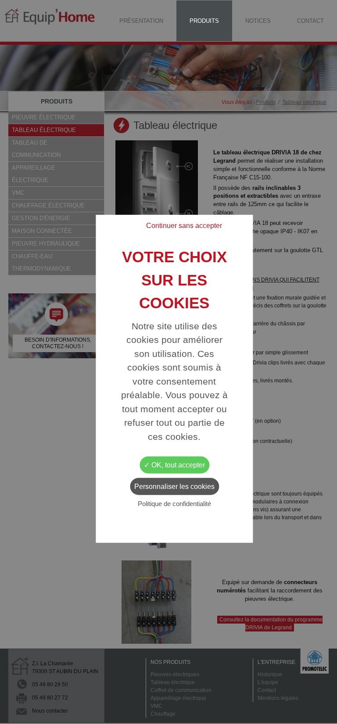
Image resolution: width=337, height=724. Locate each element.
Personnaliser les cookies (174, 486)
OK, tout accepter (177, 465)
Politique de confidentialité (174, 503)
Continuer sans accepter (184, 225)
